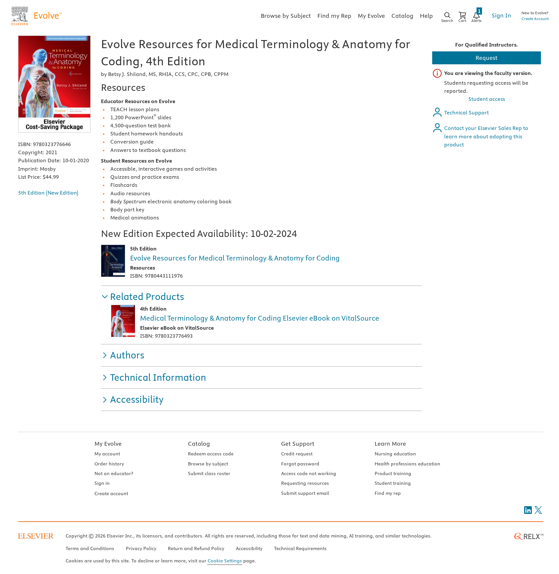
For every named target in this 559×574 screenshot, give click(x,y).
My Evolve (108, 443)
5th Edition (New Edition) (48, 192)
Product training (393, 473)
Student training (393, 483)
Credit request (296, 454)
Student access (486, 99)
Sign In (501, 15)
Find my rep (388, 493)
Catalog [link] (402, 15)
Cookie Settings (225, 561)
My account (107, 454)
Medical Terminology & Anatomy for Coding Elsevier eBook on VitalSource (259, 318)
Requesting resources (305, 483)
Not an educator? (113, 473)
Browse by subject (208, 464)
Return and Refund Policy (196, 548)
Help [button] (426, 15)
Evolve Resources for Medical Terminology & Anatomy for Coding (235, 257)
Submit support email (305, 493)
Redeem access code (211, 454)
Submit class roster (209, 473)
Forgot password (300, 464)
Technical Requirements (300, 548)
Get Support (297, 443)
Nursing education (395, 454)
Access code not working (308, 473)
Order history (109, 464)
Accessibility (249, 548)
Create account (111, 493)
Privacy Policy (141, 548)
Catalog (199, 443)
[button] (142, 297)
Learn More (390, 443)
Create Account (535, 18)
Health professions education (407, 464)
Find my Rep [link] (334, 15)
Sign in (102, 483)
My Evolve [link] (371, 15)
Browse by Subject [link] (286, 15)
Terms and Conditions (90, 548)
